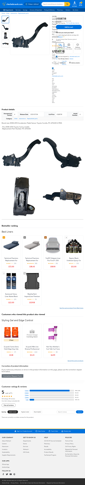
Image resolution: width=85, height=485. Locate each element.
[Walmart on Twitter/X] (7, 474)
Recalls (46, 446)
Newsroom (5, 446)
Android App (5, 467)
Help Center (41, 431)
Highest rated (25, 412)
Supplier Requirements (8, 455)
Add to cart (69, 27)
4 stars (27, 393)
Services (18, 10)
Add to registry (75, 62)
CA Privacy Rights (70, 446)
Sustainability (6, 452)
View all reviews (9, 405)
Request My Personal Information (71, 450)
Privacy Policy (69, 444)
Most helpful (37, 412)
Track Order (54, 431)
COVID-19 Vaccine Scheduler (52, 441)
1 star (27, 399)
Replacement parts (23, 13)
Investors (4, 449)
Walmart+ (26, 449)
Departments (9, 10)
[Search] (67, 4)
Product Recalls (48, 452)
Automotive (14, 13)
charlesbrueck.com (57, 76)
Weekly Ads (67, 431)
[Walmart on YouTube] (11, 474)
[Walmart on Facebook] (3, 474)
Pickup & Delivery (49, 10)
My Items (75, 10)
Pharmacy (60, 10)
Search (80, 412)
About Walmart (6, 441)
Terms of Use (69, 441)
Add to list (63, 62)
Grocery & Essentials (36, 10)
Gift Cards (26, 452)
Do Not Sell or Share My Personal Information (72, 455)
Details (71, 59)
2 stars (27, 397)
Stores (25, 444)
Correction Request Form (12, 376)
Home (3, 13)
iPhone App (5, 464)
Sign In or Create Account (24, 431)
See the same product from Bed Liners (71, 308)
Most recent (12, 412)
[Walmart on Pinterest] (14, 474)
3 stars (27, 395)
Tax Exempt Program (50, 455)
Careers (68, 10)
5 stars (27, 390)
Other (7, 13)
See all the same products (75, 361)
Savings (25, 10)
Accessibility (48, 449)
